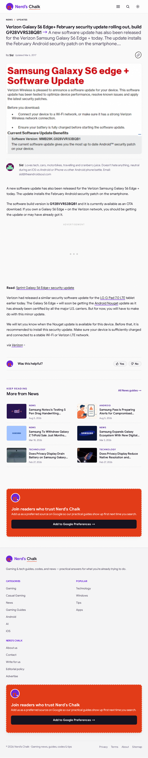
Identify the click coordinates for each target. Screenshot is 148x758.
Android (11, 616)
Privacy (103, 747)
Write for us (13, 662)
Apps (79, 610)
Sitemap (137, 747)
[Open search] (128, 6)
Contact (11, 654)
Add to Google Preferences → (74, 524)
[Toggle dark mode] (138, 6)
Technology (83, 588)
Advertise (12, 676)
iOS (8, 631)
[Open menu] (118, 6)
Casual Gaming (15, 595)
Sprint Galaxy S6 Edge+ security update (45, 288)
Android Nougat (106, 303)
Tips (78, 602)
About (125, 747)
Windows (82, 595)
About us (11, 648)
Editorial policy (15, 669)
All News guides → (129, 390)
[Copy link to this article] (138, 55)
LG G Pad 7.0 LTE (112, 298)
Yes (122, 363)
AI (7, 624)
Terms (114, 747)
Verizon (17, 345)
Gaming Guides (16, 610)
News (9, 19)
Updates (22, 19)
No (137, 363)
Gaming (11, 588)
